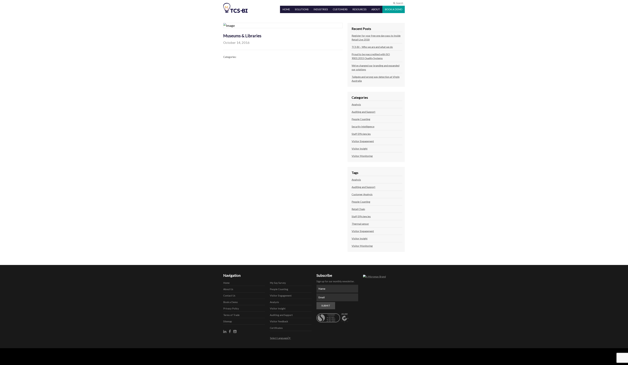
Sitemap (227, 321)
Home (286, 9)
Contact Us (229, 295)
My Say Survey (278, 282)
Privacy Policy (231, 308)
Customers (340, 9)
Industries (321, 9)
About (375, 9)
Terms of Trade (231, 315)
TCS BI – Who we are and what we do (372, 46)
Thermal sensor (360, 223)
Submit (325, 305)
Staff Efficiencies (361, 133)
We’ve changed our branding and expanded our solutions (375, 67)
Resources (359, 9)
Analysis (356, 104)
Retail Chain (358, 209)
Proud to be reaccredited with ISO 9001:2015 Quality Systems (371, 56)
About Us (228, 289)
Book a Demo (393, 9)
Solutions (302, 9)
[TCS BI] (238, 6)
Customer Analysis (362, 194)
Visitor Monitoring (362, 155)
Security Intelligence (363, 126)
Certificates (276, 327)
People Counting (361, 119)
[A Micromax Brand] (384, 277)
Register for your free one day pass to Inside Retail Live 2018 (376, 37)
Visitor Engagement (363, 141)
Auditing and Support (363, 111)
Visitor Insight (359, 148)
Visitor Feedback (279, 321)
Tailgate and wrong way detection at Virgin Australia (376, 78)
